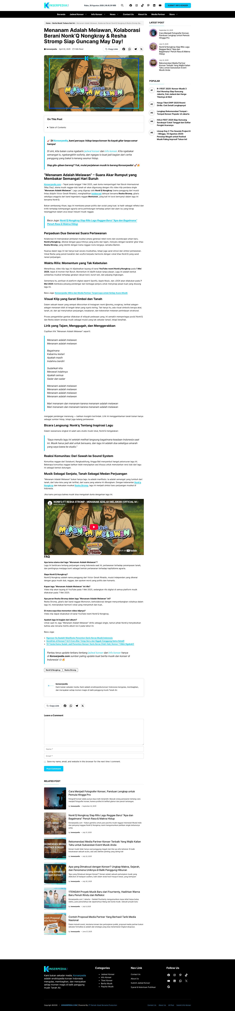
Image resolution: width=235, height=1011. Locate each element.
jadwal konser (92, 151)
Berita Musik (106, 983)
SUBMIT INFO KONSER (178, 5)
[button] (122, 5)
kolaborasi (96, 193)
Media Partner (158, 14)
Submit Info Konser (183, 1005)
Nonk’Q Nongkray (53, 670)
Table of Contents (57, 127)
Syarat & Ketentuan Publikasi (143, 987)
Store (172, 14)
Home (48, 23)
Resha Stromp (81, 485)
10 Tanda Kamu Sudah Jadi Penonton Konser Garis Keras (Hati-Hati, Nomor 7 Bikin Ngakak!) (90, 644)
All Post (171, 1005)
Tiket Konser (106, 980)
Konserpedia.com (52, 184)
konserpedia (51, 49)
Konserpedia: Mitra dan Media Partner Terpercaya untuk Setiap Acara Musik (91, 293)
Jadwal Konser (77, 14)
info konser (111, 151)
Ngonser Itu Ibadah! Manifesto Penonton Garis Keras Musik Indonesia (79, 638)
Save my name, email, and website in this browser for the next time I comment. (83, 761)
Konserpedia (60, 140)
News (112, 14)
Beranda (61, 14)
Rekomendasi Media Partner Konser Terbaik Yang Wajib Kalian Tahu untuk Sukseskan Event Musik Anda (174, 66)
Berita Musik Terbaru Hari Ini (63, 23)
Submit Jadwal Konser (140, 983)
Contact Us (128, 14)
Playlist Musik (107, 986)
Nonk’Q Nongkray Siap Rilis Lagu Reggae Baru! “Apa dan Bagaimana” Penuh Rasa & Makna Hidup (174, 50)
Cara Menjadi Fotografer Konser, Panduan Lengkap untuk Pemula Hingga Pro (174, 35)
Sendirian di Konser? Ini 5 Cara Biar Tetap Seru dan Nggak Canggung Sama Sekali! (85, 641)
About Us (142, 14)
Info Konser (96, 14)
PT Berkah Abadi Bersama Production (103, 1005)
